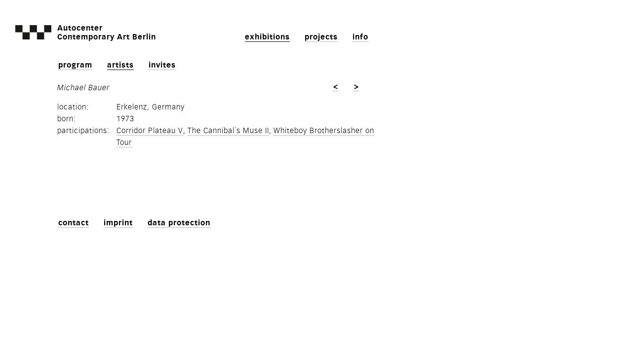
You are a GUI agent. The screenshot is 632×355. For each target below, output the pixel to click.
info (360, 37)
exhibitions (267, 37)
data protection (179, 222)
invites (162, 65)
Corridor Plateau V (150, 130)
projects (321, 37)
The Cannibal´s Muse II (228, 130)
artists (120, 65)
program (75, 65)
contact (73, 222)
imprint (118, 222)
